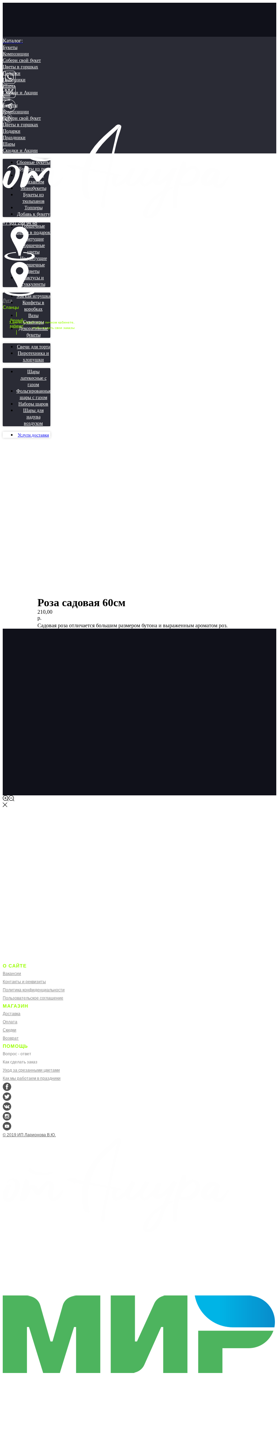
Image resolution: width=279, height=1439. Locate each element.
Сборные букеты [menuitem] (33, 162)
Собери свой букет (22, 60)
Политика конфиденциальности (34, 990)
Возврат (11, 1038)
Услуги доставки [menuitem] (33, 434)
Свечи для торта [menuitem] (33, 346)
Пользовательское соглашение (33, 998)
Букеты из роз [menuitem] (33, 168)
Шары (9, 86)
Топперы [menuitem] (33, 207)
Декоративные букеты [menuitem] (33, 331)
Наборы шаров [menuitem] (33, 403)
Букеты (10, 47)
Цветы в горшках (20, 66)
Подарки (11, 73)
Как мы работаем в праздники (32, 1078)
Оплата (10, 1022)
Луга (7, 300)
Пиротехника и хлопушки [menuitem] (33, 356)
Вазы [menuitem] (33, 315)
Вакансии (12, 973)
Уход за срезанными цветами (31, 1070)
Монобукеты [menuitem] (33, 188)
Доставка (11, 1013)
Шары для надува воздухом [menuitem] (33, 416)
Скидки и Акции (20, 92)
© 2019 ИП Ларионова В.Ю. (29, 1134)
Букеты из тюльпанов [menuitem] (33, 197)
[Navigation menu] (6, 98)
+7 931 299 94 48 (20, 223)
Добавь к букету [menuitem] (33, 214)
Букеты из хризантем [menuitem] (33, 178)
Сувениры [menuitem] (33, 321)
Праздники (14, 79)
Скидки (9, 1030)
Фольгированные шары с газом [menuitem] (33, 393)
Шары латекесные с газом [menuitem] (33, 377)
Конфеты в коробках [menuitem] (33, 305)
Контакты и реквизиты (24, 981)
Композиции (16, 53)
